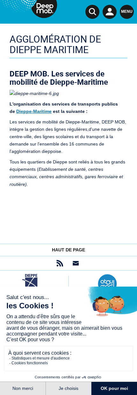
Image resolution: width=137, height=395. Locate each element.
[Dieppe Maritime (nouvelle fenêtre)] (29, 284)
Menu (127, 11)
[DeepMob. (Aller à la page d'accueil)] (28, 10)
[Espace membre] (110, 12)
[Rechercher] (92, 12)
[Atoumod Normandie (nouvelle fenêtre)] (107, 283)
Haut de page (68, 249)
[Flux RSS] (59, 263)
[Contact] (75, 263)
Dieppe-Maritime (34, 111)
